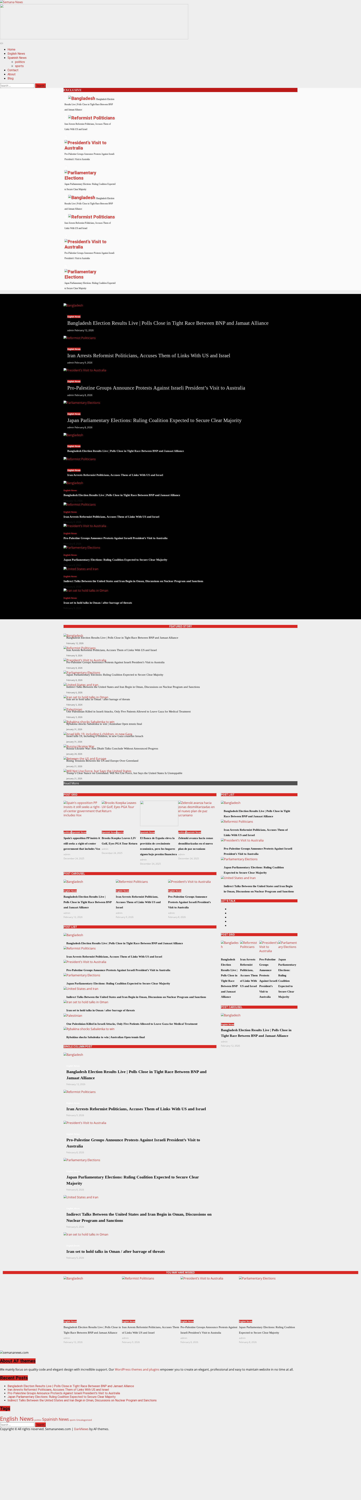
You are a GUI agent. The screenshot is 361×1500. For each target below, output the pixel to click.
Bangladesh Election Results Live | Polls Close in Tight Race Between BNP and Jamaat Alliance (71, 1386)
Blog (11, 78)
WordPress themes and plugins (137, 1369)
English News (16, 53)
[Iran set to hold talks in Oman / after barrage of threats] (86, 590)
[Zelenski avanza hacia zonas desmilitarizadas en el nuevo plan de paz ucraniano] (197, 813)
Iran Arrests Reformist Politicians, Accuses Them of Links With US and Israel (58, 1389)
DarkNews (81, 1429)
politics (20, 62)
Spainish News (17, 58)
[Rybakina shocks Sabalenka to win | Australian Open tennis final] (89, 1029)
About (12, 74)
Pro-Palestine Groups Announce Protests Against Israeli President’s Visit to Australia (64, 1393)
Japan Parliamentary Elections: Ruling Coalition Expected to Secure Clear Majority (62, 1397)
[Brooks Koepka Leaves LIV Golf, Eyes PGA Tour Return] (121, 813)
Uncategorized (84, 1419)
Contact (13, 70)
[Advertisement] (94, 38)
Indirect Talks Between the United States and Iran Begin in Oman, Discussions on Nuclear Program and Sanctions (82, 1400)
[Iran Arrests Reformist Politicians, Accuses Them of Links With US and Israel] (80, 338)
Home (11, 49)
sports (19, 66)
